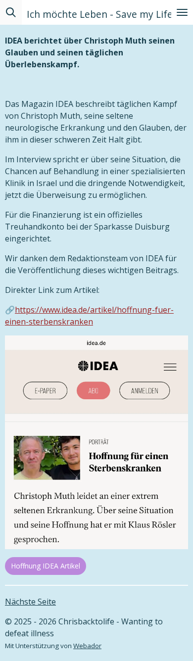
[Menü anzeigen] (182, 12)
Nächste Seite (30, 601)
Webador (87, 645)
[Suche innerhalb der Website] (11, 12)
